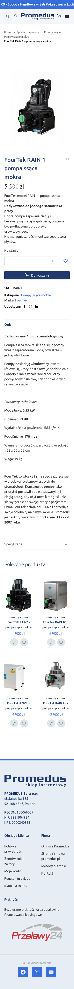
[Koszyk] (59, 16)
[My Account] (15, 16)
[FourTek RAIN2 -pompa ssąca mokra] (18, 595)
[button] (7, 16)
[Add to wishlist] (65, 261)
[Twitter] (31, 306)
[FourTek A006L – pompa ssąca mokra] (18, 676)
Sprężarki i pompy (28, 32)
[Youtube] (51, 972)
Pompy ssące (52, 32)
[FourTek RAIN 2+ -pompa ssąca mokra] (55, 676)
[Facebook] (24, 306)
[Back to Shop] (68, 159)
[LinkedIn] (37, 306)
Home (8, 32)
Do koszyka (37, 275)
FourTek (21, 300)
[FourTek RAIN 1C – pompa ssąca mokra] (55, 595)
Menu (67, 16)
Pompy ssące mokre (16, 36)
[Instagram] (37, 972)
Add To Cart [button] (14, 642)
